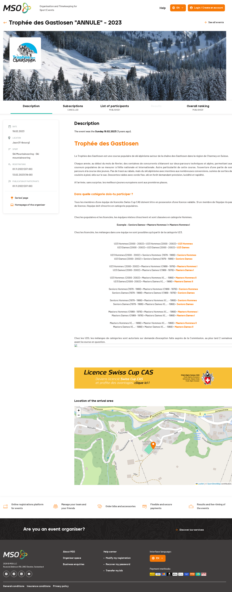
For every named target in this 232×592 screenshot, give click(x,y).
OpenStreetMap (214, 483)
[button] (153, 446)
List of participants (115, 107)
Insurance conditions (39, 586)
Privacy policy (61, 586)
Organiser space (72, 558)
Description (31, 106)
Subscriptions (73, 107)
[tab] (31, 107)
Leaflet (201, 483)
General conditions (13, 586)
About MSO (69, 551)
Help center (110, 551)
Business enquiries (73, 564)
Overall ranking (198, 107)
